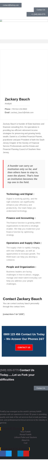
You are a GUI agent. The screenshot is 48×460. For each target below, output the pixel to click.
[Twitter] (9, 453)
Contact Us (24, 348)
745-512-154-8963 (19, 109)
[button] (24, 41)
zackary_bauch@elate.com (22, 112)
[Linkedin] (20, 453)
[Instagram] (14, 453)
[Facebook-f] (3, 453)
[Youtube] (26, 453)
